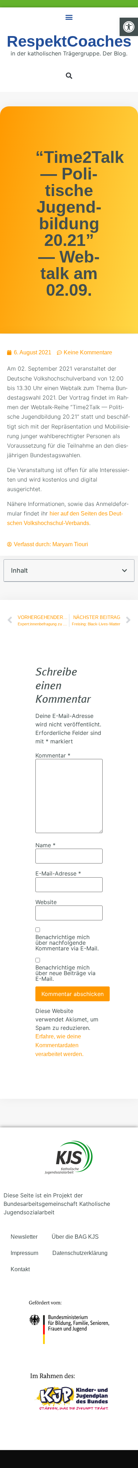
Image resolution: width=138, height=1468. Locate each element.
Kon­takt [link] (20, 1269)
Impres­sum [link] (24, 1253)
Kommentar (52, 755)
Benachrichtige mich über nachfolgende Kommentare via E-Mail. (67, 942)
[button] (69, 17)
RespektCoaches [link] (69, 41)
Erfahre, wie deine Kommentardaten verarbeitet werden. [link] (59, 1045)
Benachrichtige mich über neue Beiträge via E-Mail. (65, 973)
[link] (129, 27)
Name (45, 845)
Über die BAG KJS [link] (75, 1237)
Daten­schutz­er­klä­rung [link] (80, 1253)
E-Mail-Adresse (58, 873)
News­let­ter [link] (24, 1237)
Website (46, 902)
